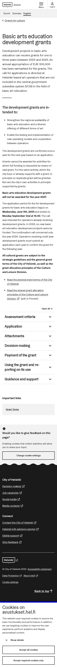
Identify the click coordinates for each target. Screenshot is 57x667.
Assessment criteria (20, 316)
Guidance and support (21, 379)
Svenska (16, 13)
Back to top (41, 591)
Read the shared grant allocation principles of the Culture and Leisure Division (27, 294)
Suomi (7, 13)
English (27, 13)
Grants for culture (15, 20)
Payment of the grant (20, 355)
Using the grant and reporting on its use (22, 367)
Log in (52, 6)
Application (13, 326)
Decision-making (17, 345)
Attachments (14, 336)
